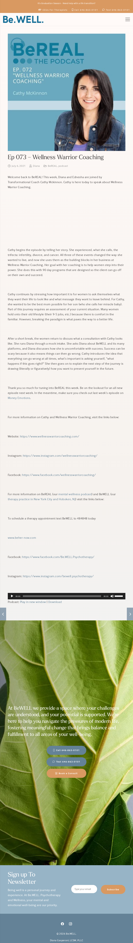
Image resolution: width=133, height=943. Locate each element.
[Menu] (127, 19)
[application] (66, 596)
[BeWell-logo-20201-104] (23, 19)
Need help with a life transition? (79, 3)
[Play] (12, 596)
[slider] (119, 596)
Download (55, 602)
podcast (63, 166)
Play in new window (33, 602)
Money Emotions (19, 398)
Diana (36, 166)
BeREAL (52, 166)
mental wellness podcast (75, 494)
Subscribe (113, 889)
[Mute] (112, 596)
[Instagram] (70, 924)
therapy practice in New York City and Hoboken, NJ (42, 499)
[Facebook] (62, 924)
